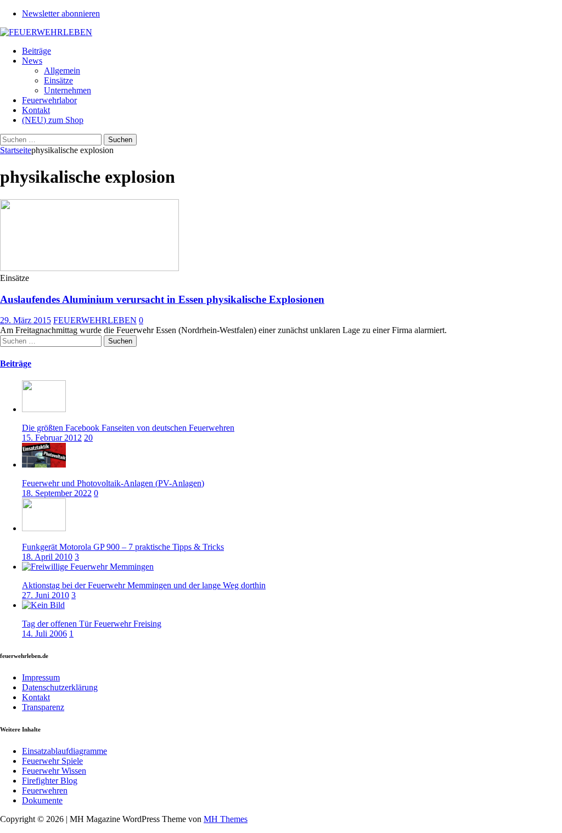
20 (88, 437)
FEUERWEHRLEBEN (95, 320)
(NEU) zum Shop (52, 120)
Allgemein (62, 70)
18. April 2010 (47, 556)
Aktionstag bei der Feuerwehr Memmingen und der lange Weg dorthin (144, 585)
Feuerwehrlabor (49, 100)
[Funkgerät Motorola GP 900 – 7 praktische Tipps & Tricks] (44, 528)
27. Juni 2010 (45, 595)
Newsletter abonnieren (61, 13)
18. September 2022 (57, 493)
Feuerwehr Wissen (54, 770)
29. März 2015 (25, 320)
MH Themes (226, 819)
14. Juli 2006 (44, 633)
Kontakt (36, 110)
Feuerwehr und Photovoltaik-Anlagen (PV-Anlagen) (113, 483)
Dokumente (42, 800)
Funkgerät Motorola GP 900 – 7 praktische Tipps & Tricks (123, 546)
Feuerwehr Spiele (52, 761)
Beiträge (36, 50)
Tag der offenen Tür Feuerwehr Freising (91, 623)
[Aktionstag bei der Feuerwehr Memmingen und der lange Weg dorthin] (88, 566)
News (32, 60)
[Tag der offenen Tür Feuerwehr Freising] (43, 605)
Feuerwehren (45, 790)
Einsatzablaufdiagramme (64, 751)
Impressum (41, 677)
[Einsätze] (89, 268)
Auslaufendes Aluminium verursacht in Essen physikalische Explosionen (162, 299)
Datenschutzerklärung (60, 687)
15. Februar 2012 (52, 437)
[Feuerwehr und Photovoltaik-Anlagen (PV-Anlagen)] (44, 464)
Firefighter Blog (49, 780)
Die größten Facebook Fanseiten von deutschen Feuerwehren (128, 427)
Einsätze (58, 80)
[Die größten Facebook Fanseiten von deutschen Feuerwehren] (44, 409)
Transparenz (43, 707)
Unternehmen (67, 90)
